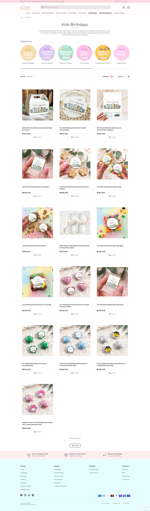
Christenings (58, 479)
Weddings (36, 13)
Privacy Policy (126, 503)
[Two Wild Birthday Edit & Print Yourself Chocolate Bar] (75, 105)
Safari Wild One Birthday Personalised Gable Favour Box (37, 129)
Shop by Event (119, 13)
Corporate (92, 13)
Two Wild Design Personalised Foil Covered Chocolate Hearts (74, 306)
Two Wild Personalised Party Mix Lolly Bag (36, 305)
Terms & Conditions (105, 503)
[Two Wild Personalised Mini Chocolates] (112, 281)
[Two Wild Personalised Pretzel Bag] (37, 223)
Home (28, 13)
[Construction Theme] (103, 53)
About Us (125, 469)
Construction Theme (103, 63)
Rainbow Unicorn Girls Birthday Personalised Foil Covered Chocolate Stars (37, 423)
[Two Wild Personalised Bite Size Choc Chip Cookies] (75, 164)
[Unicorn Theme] (47, 53)
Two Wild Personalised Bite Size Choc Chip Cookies (74, 188)
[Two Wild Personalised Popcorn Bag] (112, 164)
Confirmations (93, 473)
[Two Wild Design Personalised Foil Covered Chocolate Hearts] (75, 281)
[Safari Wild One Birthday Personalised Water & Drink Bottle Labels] (75, 223)
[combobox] (75, 7)
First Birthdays (48, 13)
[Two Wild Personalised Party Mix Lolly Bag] (37, 281)
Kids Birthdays (28, 17)
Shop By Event (25, 489)
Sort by (22, 76)
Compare (106, 76)
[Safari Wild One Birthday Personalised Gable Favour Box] (37, 105)
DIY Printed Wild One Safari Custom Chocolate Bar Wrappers (109, 129)
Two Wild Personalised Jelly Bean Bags (110, 246)
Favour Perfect (27, 503)
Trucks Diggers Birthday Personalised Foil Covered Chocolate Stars (111, 364)
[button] (129, 7)
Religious (82, 13)
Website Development (25, 504)
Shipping (118, 1)
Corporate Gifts (94, 469)
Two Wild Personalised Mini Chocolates (110, 305)
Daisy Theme (121, 63)
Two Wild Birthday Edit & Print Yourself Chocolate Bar (73, 129)
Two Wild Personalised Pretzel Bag (34, 246)
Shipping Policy (116, 503)
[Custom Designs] (28, 53)
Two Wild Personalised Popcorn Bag (109, 187)
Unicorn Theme (47, 63)
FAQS (125, 1)
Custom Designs (105, 13)
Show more (75, 445)
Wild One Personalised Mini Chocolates (35, 187)
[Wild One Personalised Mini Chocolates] (37, 164)
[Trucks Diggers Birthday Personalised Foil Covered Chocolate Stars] (112, 340)
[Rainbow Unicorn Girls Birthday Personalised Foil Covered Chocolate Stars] (37, 399)
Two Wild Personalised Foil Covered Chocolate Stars (34, 364)
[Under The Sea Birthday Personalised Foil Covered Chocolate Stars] (75, 340)
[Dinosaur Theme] (66, 53)
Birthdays (73, 13)
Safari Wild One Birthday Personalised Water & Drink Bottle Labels (75, 247)
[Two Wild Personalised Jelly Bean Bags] (112, 223)
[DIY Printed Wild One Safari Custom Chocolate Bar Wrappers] (112, 105)
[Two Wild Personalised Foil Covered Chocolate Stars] (37, 340)
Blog (123, 473)
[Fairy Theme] (84, 53)
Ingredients (126, 476)
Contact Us (125, 479)
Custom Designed (60, 486)
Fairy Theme (84, 63)
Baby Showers (61, 13)
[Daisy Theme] (122, 53)
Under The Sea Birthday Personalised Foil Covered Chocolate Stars (73, 364)
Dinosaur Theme (66, 63)
